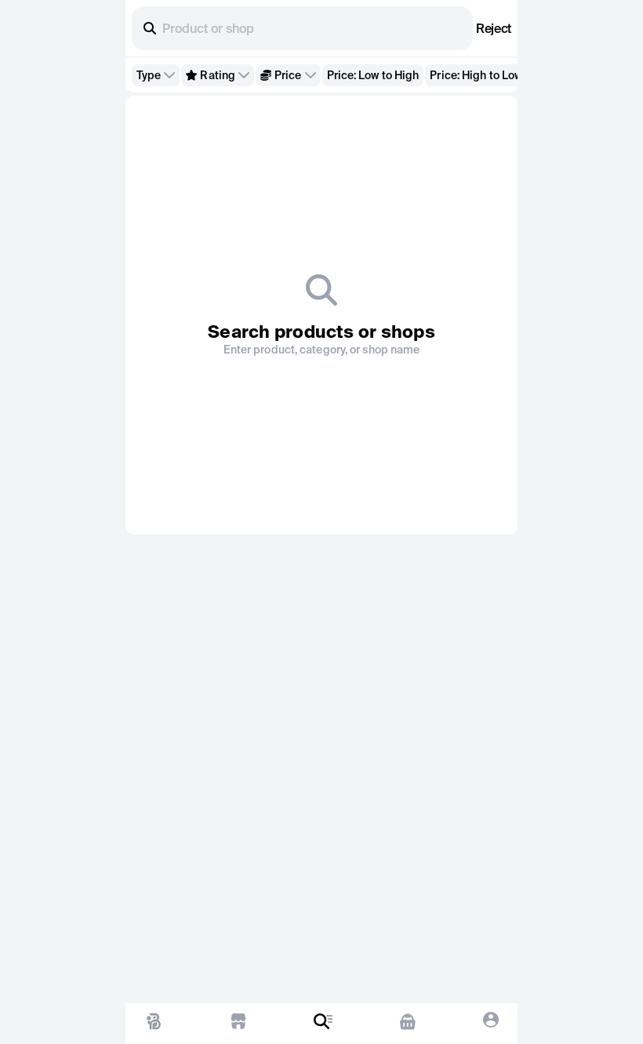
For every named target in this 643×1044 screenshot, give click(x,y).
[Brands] (238, 1023)
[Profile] (490, 1023)
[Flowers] (154, 1023)
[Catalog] (323, 1023)
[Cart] (407, 1023)
